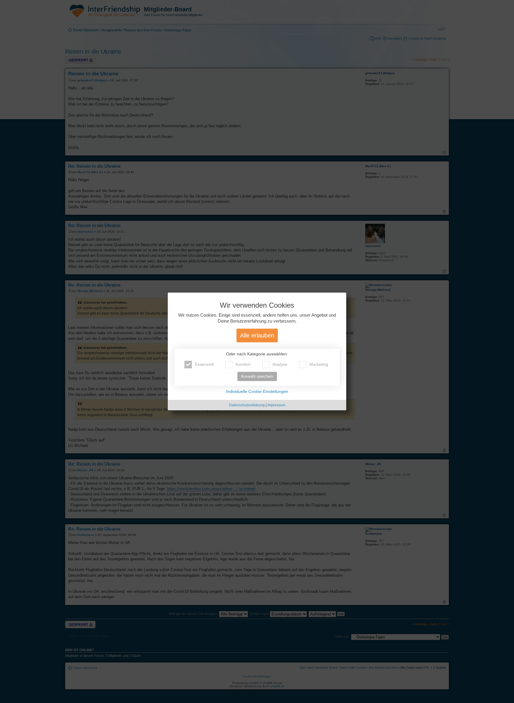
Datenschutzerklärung (247, 405)
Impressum (276, 405)
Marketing (318, 364)
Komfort (243, 364)
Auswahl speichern (257, 376)
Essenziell (204, 364)
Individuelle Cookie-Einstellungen (257, 391)
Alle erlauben (257, 335)
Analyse (279, 364)
